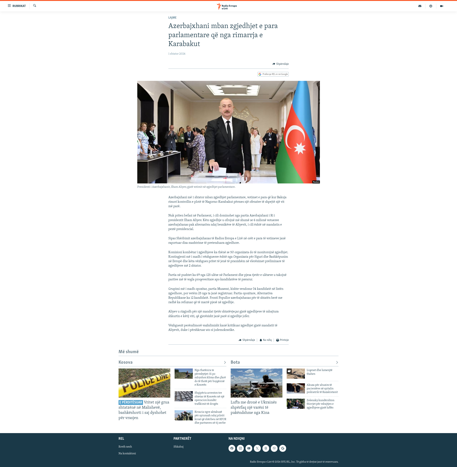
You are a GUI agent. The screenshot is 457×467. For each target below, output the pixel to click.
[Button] (280, 64)
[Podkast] (430, 6)
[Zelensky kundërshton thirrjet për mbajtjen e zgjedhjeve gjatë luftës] (296, 404)
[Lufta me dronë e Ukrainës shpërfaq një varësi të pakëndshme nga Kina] (256, 383)
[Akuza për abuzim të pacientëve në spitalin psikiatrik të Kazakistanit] (296, 388)
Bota (235, 362)
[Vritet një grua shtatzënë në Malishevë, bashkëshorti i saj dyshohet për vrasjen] (144, 383)
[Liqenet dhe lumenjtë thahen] (296, 373)
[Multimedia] (441, 6)
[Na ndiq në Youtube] (248, 448)
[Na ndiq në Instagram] (240, 448)
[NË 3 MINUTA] (420, 6)
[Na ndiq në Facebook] (231, 448)
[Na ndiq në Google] (282, 448)
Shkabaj (179, 446)
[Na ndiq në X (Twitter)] (257, 448)
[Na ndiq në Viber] (274, 448)
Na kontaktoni (127, 453)
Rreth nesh (125, 446)
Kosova (126, 362)
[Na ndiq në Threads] (265, 448)
